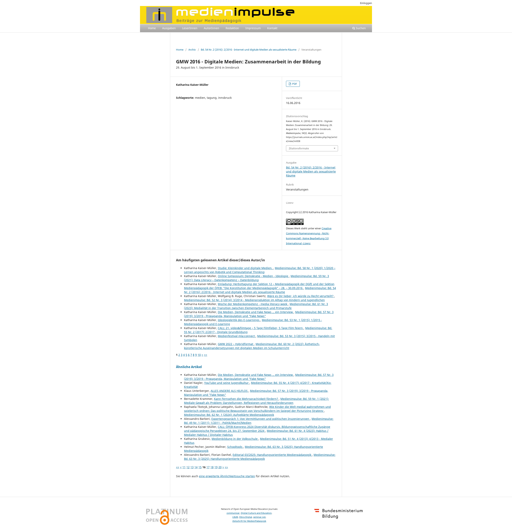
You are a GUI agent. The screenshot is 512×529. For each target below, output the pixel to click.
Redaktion (232, 28)
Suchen (360, 28)
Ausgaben (169, 28)
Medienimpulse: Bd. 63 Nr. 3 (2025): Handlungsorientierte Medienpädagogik (259, 457)
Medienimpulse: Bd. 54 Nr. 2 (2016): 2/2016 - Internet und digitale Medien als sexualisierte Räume (260, 290)
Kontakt (272, 28)
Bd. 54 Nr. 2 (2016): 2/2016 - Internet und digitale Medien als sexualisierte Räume (248, 49)
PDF (294, 84)
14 (196, 467)
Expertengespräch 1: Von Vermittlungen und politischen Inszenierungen (260, 419)
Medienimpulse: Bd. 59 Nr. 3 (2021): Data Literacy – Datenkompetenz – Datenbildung (256, 278)
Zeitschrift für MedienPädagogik (249, 521)
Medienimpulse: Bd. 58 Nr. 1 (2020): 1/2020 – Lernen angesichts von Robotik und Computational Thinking (259, 270)
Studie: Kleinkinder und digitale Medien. (245, 268)
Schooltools (235, 447)
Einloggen (366, 3)
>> (205, 355)
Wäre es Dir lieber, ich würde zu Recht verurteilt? (300, 296)
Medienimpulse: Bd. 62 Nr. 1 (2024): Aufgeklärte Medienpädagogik (229, 415)
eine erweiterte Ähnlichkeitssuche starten (227, 476)
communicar (233, 513)
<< (177, 467)
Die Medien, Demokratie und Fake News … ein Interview (256, 312)
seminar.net (259, 517)
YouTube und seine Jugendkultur (226, 383)
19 (216, 467)
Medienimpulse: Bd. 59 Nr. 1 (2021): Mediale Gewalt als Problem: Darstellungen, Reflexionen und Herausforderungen (256, 401)
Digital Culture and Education (256, 513)
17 (208, 467)
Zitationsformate (299, 148)
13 (192, 467)
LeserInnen (189, 28)
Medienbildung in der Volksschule (235, 439)
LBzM (235, 517)
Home (152, 28)
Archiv (192, 49)
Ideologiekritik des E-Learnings (239, 320)
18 (212, 467)
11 (184, 467)
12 (188, 467)
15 (200, 467)
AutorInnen (211, 28)
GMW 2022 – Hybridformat (236, 344)
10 (199, 355)
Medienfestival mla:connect (237, 336)
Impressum (253, 28)
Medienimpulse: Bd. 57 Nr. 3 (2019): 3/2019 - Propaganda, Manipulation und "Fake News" (259, 314)
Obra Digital (245, 517)
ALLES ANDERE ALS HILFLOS (229, 391)
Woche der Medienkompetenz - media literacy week (253, 304)
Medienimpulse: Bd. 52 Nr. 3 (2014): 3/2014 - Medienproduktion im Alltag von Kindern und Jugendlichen (254, 300)
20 (220, 467)
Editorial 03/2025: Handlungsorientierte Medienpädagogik (272, 455)
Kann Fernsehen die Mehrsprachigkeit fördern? (246, 399)
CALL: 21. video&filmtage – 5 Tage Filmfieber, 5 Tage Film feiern (261, 328)
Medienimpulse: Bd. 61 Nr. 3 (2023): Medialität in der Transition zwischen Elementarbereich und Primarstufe (256, 306)
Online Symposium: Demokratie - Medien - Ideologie (253, 276)
